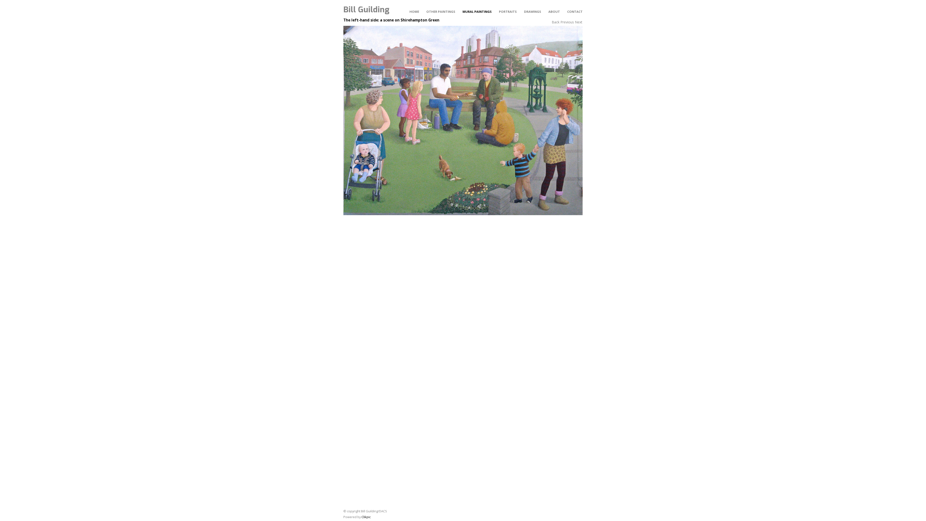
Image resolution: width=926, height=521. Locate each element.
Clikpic (366, 517)
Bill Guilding (366, 9)
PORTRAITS (508, 11)
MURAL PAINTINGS (477, 11)
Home (414, 11)
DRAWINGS (532, 11)
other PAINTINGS (440, 11)
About (554, 11)
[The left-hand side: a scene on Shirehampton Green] (463, 120)
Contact (575, 11)
